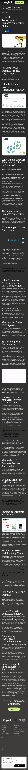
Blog (3, 8)
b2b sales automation (8, 545)
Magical (3, 364)
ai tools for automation (17, 586)
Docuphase (12, 119)
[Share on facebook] (8, 31)
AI (6, 8)
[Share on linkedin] (6, 31)
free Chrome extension (9, 692)
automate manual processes (19, 132)
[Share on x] (10, 31)
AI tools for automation (13, 308)
